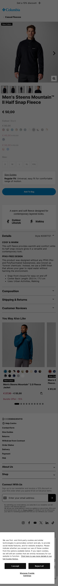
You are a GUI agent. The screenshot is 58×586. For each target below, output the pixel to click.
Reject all (39, 566)
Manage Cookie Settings (27, 574)
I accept (15, 566)
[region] (27, 558)
